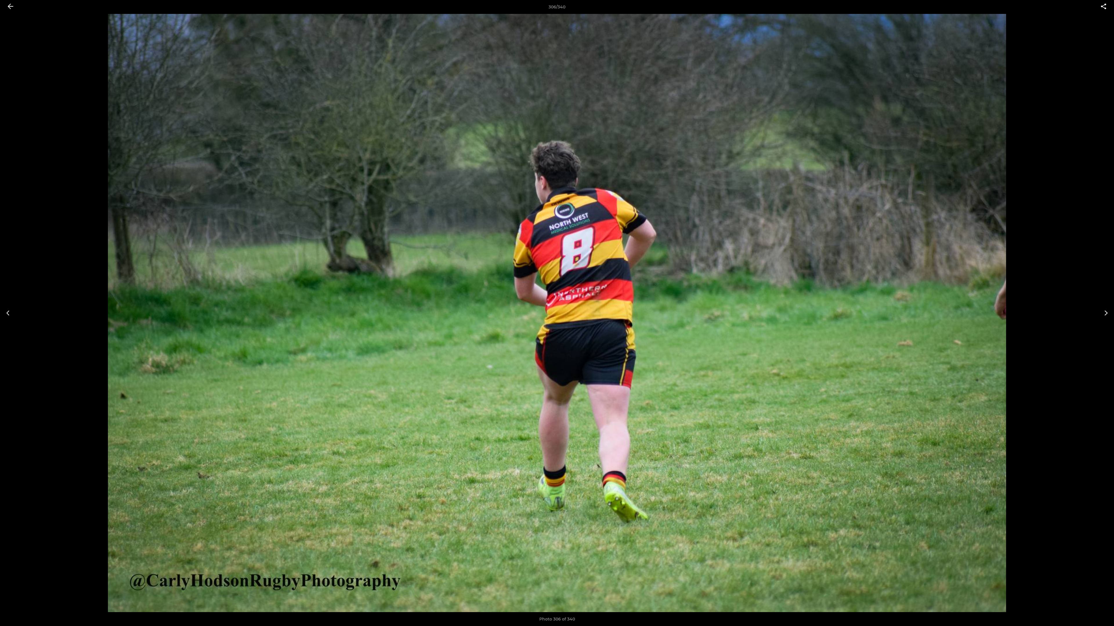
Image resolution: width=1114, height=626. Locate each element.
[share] (1103, 7)
